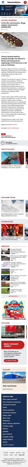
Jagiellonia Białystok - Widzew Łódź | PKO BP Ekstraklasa (10, 238)
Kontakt (6, 455)
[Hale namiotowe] (14, 377)
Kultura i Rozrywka (19, 17)
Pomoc (11, 455)
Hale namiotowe (10, 386)
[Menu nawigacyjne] (25, 2)
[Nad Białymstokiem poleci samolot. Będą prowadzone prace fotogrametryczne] (12, 206)
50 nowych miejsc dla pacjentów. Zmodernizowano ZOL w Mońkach (18, 264)
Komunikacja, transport (9, 412)
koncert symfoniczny (6, 136)
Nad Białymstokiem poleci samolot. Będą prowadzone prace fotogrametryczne (12, 215)
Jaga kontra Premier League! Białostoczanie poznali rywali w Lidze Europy (18, 284)
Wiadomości (11, 17)
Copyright (3, 460)
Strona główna (4, 17)
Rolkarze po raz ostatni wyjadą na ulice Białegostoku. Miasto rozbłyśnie (18, 257)
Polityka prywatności (9, 459)
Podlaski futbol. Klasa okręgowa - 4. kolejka (16, 290)
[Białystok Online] (14, 2)
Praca (23, 452)
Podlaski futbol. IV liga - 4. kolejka (17, 270)
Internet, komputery (8, 410)
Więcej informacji (8, 389)
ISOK (16, 455)
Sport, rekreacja (7, 434)
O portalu (5, 452)
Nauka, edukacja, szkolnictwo (11, 423)
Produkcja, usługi (8, 426)
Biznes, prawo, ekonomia (10, 399)
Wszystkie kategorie (8, 445)
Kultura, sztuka (7, 415)
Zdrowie (5, 442)
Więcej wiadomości (13, 296)
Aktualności (13, 253)
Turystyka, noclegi (8, 437)
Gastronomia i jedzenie (9, 404)
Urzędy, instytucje (8, 439)
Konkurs (15, 124)
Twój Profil (21, 455)
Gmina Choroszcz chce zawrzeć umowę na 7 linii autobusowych (18, 277)
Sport (12, 260)
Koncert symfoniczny (13, 128)
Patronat (18, 452)
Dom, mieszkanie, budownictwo (12, 402)
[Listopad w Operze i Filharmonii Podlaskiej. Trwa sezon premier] (12, 158)
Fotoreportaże (7, 221)
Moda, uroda (6, 418)
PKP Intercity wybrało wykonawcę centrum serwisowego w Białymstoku (17, 251)
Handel (5, 407)
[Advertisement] (14, 182)
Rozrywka (5, 431)
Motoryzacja (6, 420)
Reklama (5, 428)
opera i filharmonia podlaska (8, 137)
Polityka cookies (20, 459)
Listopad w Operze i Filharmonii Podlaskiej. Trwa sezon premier (11, 166)
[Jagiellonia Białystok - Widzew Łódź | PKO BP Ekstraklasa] (12, 230)
